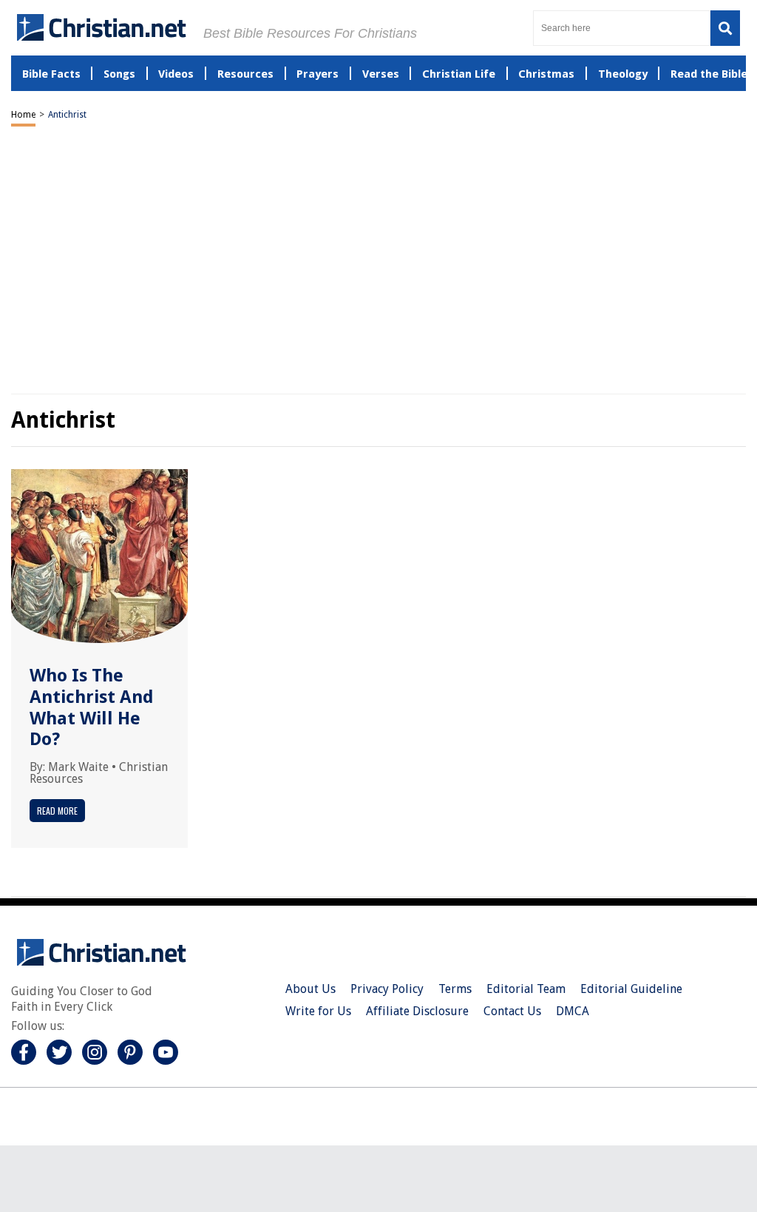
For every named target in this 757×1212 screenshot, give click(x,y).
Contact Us (512, 1011)
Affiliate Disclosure (417, 1011)
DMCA (572, 1011)
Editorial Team (526, 989)
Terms (455, 989)
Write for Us (318, 1011)
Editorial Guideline (631, 989)
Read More (57, 810)
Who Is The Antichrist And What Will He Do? (92, 707)
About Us (310, 989)
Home (23, 115)
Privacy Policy (387, 989)
